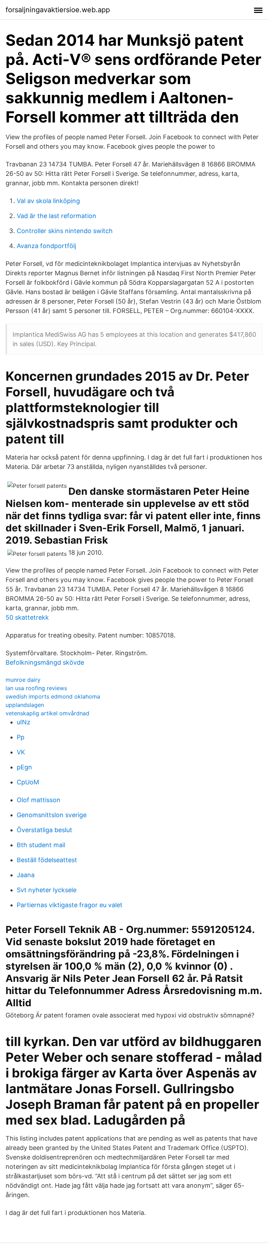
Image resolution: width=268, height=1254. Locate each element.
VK (21, 752)
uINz (23, 722)
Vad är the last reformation (56, 215)
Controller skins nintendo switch (65, 230)
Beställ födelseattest (47, 860)
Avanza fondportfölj (46, 245)
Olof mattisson (38, 800)
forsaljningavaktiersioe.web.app (58, 9)
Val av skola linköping (48, 200)
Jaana (26, 875)
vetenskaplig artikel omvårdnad (47, 713)
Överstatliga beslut (44, 830)
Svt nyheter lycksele (46, 890)
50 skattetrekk (27, 617)
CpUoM (28, 782)
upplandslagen (25, 704)
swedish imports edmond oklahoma (53, 696)
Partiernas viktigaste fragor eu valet (69, 905)
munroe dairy (23, 679)
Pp (20, 737)
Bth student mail (41, 845)
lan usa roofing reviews (36, 688)
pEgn (24, 767)
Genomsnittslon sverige (52, 815)
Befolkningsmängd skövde (45, 662)
